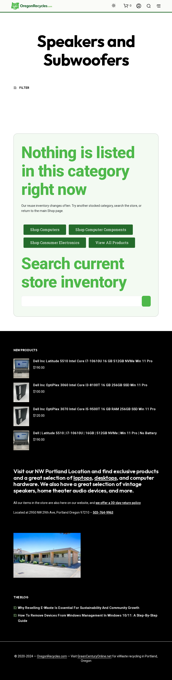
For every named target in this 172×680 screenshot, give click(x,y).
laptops (82, 477)
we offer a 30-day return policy (118, 503)
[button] (127, 5)
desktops (105, 477)
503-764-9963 (103, 512)
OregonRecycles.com (52, 656)
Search (146, 301)
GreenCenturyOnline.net (94, 656)
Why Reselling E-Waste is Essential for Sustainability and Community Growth (78, 608)
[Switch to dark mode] (114, 5)
